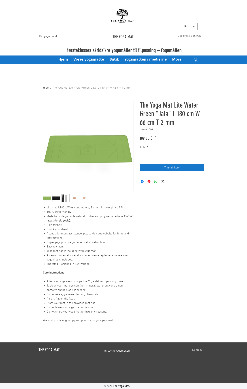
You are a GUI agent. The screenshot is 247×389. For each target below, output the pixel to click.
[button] (196, 60)
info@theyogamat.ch (117, 351)
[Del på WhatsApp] (156, 181)
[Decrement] (142, 154)
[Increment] (153, 154)
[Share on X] (163, 181)
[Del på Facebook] (142, 181)
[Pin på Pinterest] (149, 181)
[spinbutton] (148, 154)
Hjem (46, 88)
